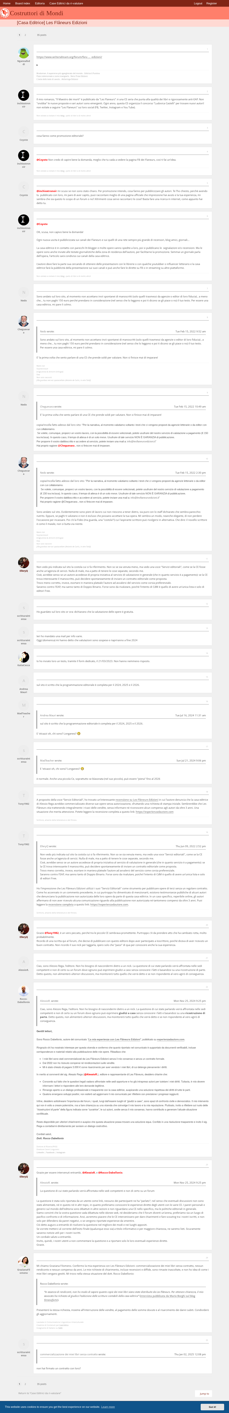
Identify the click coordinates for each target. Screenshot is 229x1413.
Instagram (60, 1152)
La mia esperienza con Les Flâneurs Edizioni (114, 1039)
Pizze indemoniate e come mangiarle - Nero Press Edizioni (62, 76)
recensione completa (61, 904)
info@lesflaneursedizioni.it (141, 441)
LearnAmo (64, 1325)
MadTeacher (47, 760)
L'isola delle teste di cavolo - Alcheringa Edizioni (57, 79)
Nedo (43, 331)
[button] (31, 33)
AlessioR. (45, 1000)
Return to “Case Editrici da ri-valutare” (39, 1393)
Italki (60, 1328)
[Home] (4, 13)
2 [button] (25, 34)
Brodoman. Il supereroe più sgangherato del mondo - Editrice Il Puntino (68, 73)
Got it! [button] (212, 1407)
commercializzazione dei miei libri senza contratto (69, 1354)
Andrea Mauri (48, 715)
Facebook (50, 1152)
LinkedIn (41, 1152)
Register (211, 3)
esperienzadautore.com (170, 1039)
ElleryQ (44, 846)
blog (62, 115)
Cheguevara (47, 406)
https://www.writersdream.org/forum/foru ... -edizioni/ (69, 57)
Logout (198, 3)
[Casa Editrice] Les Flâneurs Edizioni (52, 22)
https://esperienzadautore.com (155, 811)
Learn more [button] (108, 1406)
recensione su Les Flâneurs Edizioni (137, 799)
